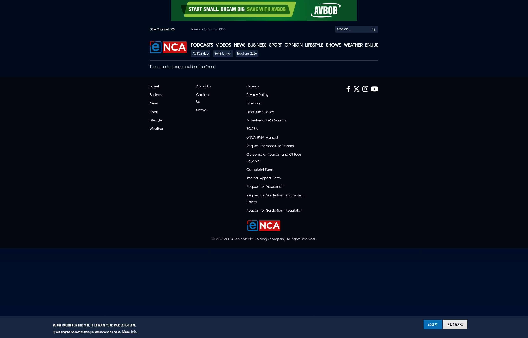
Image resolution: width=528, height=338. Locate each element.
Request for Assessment (265, 187)
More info (129, 332)
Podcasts (202, 45)
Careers (252, 86)
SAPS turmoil (222, 53)
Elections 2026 (247, 53)
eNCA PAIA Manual (262, 137)
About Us (203, 86)
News (239, 45)
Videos (223, 45)
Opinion (294, 45)
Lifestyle (314, 45)
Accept (433, 324)
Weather (353, 45)
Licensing (254, 103)
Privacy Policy (257, 95)
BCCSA (252, 129)
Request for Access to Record (270, 146)
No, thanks (455, 324)
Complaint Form (259, 170)
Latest (154, 86)
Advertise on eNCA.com (266, 120)
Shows (333, 45)
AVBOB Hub (201, 53)
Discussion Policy (260, 112)
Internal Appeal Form (263, 178)
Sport (275, 45)
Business (257, 45)
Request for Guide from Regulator (273, 210)
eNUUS (371, 45)
